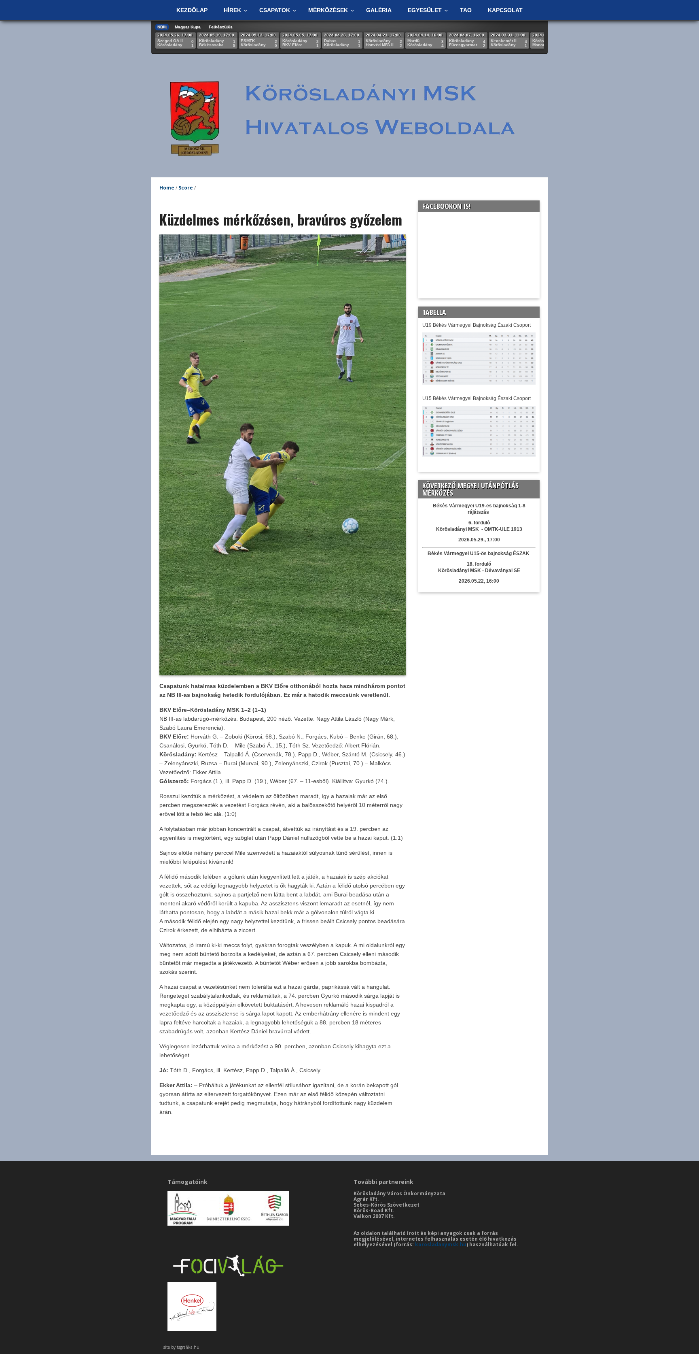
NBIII (162, 27)
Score (185, 187)
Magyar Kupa (188, 27)
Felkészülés (221, 27)
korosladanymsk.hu (440, 1244)
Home (166, 187)
